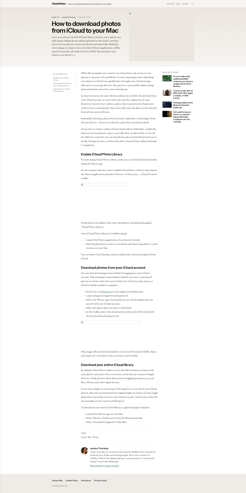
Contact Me (57, 480)
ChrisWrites (59, 3)
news (178, 4)
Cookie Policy (72, 480)
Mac (89, 437)
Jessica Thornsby (69, 17)
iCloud (83, 437)
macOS (185, 4)
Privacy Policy (100, 480)
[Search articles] (192, 4)
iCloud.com (105, 292)
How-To (55, 17)
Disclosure (86, 480)
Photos (96, 437)
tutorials (170, 4)
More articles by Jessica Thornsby (104, 466)
